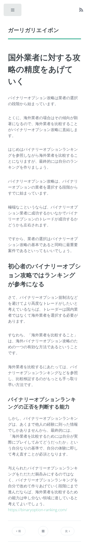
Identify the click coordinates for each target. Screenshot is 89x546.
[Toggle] (13, 11)
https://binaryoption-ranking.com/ (37, 509)
